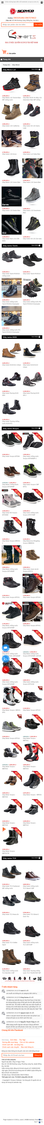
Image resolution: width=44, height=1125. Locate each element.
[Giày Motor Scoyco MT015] (32, 696)
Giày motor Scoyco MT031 (11, 597)
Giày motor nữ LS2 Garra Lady (31, 127)
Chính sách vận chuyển (10, 1047)
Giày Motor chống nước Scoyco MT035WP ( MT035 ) (32, 655)
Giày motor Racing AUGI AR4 (10, 394)
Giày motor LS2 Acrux (9, 154)
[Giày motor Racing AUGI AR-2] (32, 379)
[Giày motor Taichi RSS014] (32, 259)
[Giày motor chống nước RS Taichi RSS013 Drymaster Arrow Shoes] (12, 316)
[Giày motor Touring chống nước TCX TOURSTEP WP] (32, 957)
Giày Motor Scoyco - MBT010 (29, 824)
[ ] (22, 20)
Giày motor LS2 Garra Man (32, 182)
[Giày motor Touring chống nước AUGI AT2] (12, 407)
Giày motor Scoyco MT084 (11, 456)
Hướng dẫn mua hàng (10, 1042)
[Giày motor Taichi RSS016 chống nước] (12, 259)
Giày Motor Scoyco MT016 (11, 738)
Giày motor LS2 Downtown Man (32, 212)
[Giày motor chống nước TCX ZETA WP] (32, 928)
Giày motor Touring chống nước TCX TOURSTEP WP (32, 972)
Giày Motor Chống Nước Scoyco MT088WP (10, 486)
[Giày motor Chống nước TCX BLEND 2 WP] (12, 957)
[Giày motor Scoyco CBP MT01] (32, 470)
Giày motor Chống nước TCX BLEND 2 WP (10, 972)
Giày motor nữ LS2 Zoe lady (32, 239)
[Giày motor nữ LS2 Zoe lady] (32, 224)
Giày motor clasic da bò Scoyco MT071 (30, 570)
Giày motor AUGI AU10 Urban (30, 366)
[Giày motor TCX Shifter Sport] (12, 928)
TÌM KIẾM (38, 25)
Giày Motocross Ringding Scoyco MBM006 (31, 542)
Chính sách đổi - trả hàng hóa (12, 1045)
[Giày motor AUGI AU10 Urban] (32, 351)
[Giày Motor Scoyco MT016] (12, 724)
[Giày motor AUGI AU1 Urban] (12, 351)
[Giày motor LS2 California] (12, 112)
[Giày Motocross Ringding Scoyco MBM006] (32, 527)
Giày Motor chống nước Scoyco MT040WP (10, 627)
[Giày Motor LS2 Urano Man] (12, 168)
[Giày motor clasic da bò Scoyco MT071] (32, 555)
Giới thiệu (13, 1040)
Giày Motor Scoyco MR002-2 (11, 542)
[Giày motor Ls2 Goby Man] (32, 140)
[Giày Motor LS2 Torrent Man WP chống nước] (12, 84)
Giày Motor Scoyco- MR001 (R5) (11, 711)
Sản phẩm (11, 53)
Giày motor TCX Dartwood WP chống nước (11, 887)
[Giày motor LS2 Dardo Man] (12, 196)
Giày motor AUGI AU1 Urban (11, 365)
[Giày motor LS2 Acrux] (12, 140)
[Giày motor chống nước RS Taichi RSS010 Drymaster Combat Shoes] (32, 288)
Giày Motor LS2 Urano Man (11, 182)
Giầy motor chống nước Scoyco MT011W (31, 683)
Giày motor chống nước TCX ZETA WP (31, 944)
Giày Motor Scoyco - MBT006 (9, 796)
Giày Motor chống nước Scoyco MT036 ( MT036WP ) (11, 655)
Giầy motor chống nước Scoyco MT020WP (10, 683)
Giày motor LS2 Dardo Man (11, 210)
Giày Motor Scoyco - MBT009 (9, 824)
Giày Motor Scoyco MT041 (31, 625)
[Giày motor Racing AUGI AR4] (12, 379)
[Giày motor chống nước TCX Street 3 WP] (32, 872)
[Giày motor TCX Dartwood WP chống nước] (12, 872)
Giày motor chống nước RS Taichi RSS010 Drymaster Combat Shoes (32, 303)
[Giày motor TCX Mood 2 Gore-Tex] (32, 900)
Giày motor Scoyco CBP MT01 (31, 486)
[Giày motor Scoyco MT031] (12, 583)
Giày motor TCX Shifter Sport (9, 944)
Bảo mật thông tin (27, 1047)
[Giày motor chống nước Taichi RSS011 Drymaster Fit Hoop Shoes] (12, 288)
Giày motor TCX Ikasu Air (10, 914)
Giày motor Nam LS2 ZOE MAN (10, 240)
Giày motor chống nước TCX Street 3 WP (31, 887)
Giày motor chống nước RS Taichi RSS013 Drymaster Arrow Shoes (11, 331)
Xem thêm (35, 69)
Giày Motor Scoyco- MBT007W (8, 852)
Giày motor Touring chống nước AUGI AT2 (10, 422)
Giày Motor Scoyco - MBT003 (9, 768)
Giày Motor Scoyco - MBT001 (29, 739)
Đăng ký (38, 1055)
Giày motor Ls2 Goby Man (31, 154)
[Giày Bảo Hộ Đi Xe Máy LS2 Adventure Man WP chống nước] (32, 84)
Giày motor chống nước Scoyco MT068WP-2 (31, 457)
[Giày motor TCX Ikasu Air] (12, 900)
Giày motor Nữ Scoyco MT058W (9, 514)
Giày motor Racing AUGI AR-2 (31, 394)
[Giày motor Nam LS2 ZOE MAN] (12, 224)
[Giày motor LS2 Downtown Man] (32, 196)
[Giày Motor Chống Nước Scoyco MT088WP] (12, 470)
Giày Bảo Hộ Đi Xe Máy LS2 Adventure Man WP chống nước (32, 99)
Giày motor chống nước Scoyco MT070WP (31, 514)
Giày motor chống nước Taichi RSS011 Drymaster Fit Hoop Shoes (10, 303)
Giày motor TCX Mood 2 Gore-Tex (31, 915)
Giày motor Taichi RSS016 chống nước (11, 275)
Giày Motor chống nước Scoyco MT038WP (10, 570)
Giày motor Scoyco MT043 (31, 597)
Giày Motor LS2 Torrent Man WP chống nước (11, 99)
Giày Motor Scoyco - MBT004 (29, 768)
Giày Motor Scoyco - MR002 (32, 795)
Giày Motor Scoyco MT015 (31, 710)
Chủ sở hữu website (27, 1042)
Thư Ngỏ (22, 1040)
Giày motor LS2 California (10, 126)
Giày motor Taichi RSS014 (31, 274)
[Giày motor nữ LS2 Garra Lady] (32, 112)
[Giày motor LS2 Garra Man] (32, 168)
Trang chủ (6, 65)
